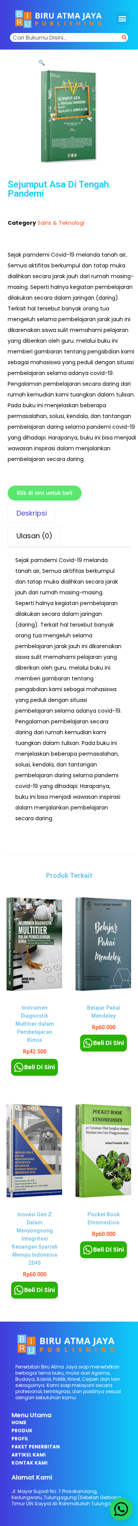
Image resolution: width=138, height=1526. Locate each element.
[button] (122, 18)
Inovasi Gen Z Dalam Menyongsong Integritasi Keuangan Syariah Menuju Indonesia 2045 (35, 1238)
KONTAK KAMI (30, 1463)
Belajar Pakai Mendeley (103, 1012)
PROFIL (20, 1438)
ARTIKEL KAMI (29, 1454)
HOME (19, 1422)
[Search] (124, 37)
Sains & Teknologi (61, 223)
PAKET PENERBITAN (36, 1446)
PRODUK (22, 1430)
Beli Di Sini (39, 1067)
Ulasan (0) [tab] (34, 536)
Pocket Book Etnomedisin (103, 1218)
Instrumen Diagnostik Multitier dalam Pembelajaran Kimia (34, 1024)
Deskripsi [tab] (31, 513)
